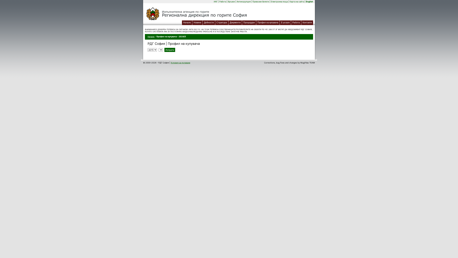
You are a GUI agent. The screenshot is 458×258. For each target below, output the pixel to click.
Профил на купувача (267, 22)
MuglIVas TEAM (307, 62)
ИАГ (216, 1)
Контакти (307, 22)
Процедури (249, 22)
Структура (221, 22)
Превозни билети (260, 1)
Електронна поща (279, 1)
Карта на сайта (297, 1)
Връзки (231, 1)
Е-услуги (286, 22)
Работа (222, 1)
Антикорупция (244, 1)
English (309, 1)
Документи (235, 22)
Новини (197, 22)
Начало (187, 22)
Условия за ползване (180, 62)
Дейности (209, 22)
